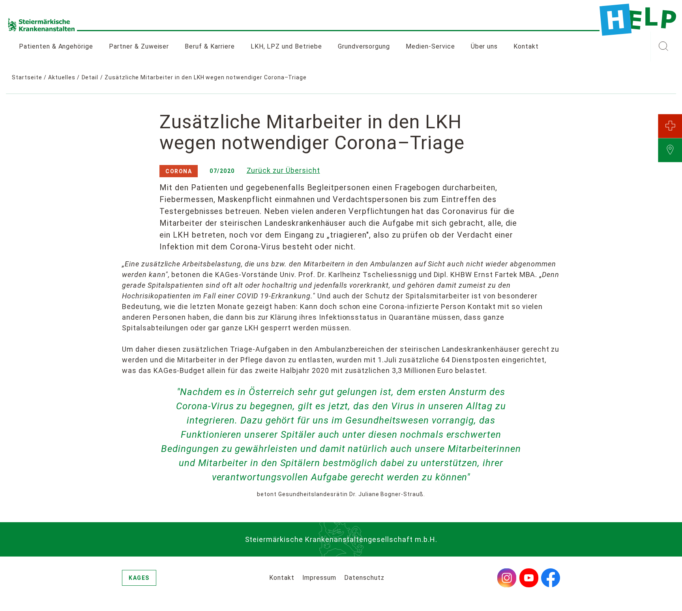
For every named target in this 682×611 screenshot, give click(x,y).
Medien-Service (430, 46)
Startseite (27, 77)
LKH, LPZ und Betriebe (286, 46)
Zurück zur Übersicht (283, 170)
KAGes (139, 578)
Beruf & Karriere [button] (209, 46)
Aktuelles (61, 77)
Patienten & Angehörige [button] (56, 46)
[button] (663, 47)
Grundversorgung (364, 46)
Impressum (319, 577)
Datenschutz (364, 577)
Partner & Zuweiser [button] (139, 46)
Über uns (484, 46)
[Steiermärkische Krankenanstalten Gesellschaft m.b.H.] (638, 19)
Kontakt (526, 46)
